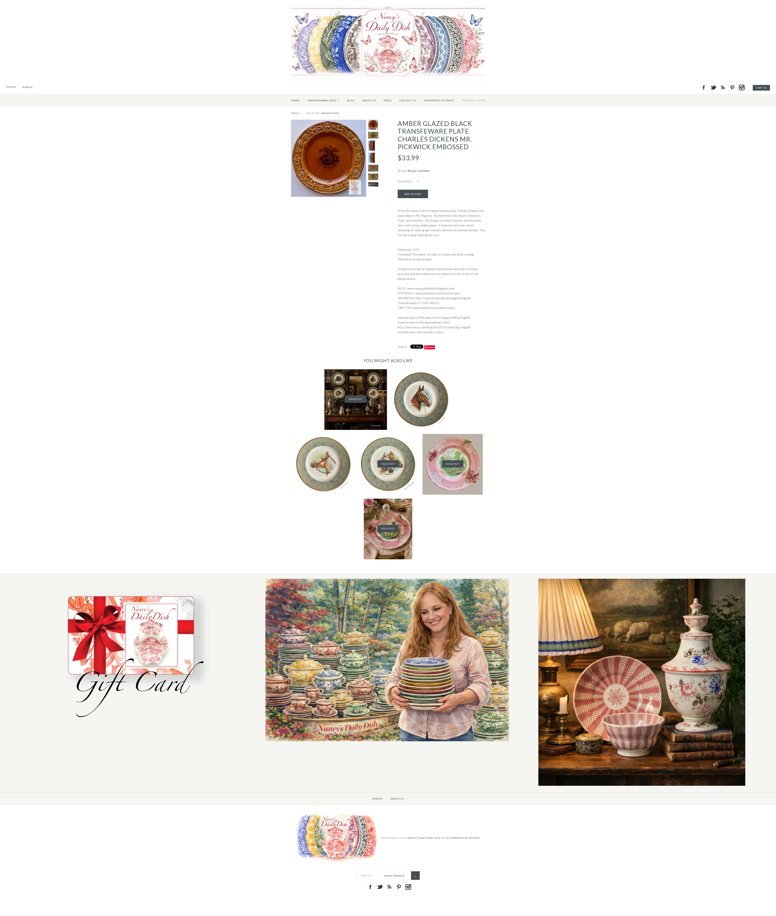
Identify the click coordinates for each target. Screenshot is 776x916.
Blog (350, 100)
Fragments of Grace (439, 100)
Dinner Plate (330, 113)
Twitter (713, 87)
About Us (369, 100)
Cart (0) (761, 87)
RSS (722, 87)
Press (387, 100)
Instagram (741, 87)
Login (481, 100)
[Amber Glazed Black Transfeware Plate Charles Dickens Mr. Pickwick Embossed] (328, 122)
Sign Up (367, 875)
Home (295, 100)
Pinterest (732, 87)
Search (377, 798)
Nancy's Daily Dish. (420, 837)
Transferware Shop (323, 100)
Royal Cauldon (419, 170)
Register (468, 100)
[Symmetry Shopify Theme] (133, 721)
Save (431, 347)
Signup (11, 86)
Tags (295, 113)
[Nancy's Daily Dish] (388, 2)
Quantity (404, 181)
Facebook (703, 87)
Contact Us (407, 100)
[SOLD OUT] (355, 371)
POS (437, 837)
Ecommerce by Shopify (463, 837)
